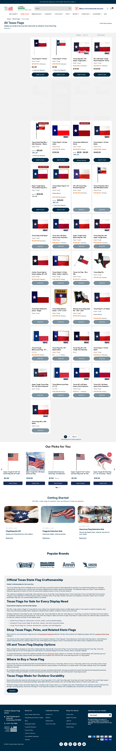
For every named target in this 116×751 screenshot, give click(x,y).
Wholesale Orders (30, 724)
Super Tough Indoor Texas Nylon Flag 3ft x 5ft (39, 187)
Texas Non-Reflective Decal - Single (39, 309)
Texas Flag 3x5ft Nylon (39, 235)
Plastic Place (70, 727)
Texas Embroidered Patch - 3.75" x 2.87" (59, 309)
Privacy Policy (29, 730)
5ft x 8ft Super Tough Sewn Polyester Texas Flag (101, 60)
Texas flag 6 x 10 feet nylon (59, 143)
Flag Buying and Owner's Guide (34, 717)
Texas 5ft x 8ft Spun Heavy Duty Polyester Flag (101, 385)
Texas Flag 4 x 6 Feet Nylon (101, 349)
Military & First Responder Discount (91, 8)
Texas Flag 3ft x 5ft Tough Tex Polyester (80, 349)
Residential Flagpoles (46, 634)
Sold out (40, 246)
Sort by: (78, 35)
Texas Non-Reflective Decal (80, 143)
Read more (7, 28)
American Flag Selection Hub (91, 529)
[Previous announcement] (31, 1)
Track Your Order (51, 724)
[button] (13, 14)
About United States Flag (32, 714)
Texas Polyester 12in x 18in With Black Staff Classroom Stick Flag (101, 187)
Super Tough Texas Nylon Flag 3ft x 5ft (79, 236)
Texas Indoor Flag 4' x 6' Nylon (60, 187)
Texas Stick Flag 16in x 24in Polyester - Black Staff (39, 143)
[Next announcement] (84, 1)
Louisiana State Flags (102, 634)
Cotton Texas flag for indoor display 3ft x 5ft (39, 273)
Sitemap (27, 739)
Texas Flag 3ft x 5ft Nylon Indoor (59, 349)
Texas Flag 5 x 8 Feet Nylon (39, 103)
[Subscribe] (110, 715)
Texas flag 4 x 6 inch (59, 59)
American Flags (53, 654)
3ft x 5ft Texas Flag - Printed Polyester (80, 187)
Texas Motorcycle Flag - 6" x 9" (60, 385)
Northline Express (71, 724)
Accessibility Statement (32, 736)
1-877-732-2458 (11, 723)
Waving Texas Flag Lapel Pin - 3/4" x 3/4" (81, 309)
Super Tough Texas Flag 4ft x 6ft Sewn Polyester (102, 103)
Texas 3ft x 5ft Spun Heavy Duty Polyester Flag (59, 236)
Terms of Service (30, 733)
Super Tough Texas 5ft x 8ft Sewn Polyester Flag (81, 103)
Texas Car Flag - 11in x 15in (80, 273)
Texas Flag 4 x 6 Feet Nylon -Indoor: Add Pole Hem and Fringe (60, 273)
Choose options (81, 160)
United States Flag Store (16, 744)
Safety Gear (69, 714)
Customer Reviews (30, 727)
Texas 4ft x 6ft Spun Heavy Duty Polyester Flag (80, 385)
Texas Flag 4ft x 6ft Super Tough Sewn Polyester (79, 60)
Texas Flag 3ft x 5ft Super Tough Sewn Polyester (100, 236)
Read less (12, 691)
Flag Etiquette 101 (13, 531)
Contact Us (49, 714)
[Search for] (70, 8)
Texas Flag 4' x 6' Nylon (102, 309)
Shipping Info (49, 721)
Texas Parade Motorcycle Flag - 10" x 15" (39, 349)
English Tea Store (71, 717)
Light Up (68, 721)
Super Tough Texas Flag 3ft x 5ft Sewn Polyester (40, 385)
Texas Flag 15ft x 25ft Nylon (39, 422)
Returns (48, 717)
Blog (26, 721)
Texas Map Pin (99, 272)
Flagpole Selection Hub (52, 531)
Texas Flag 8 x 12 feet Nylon (101, 143)
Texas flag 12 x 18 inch (39, 59)
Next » (75, 437)
